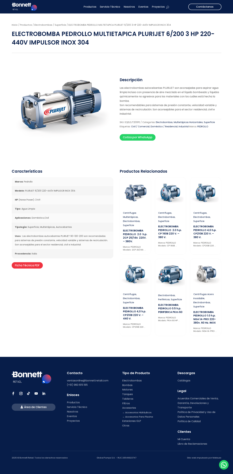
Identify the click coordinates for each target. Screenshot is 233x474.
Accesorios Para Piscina (139, 416)
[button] (224, 465)
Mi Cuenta (184, 439)
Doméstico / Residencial (164, 126)
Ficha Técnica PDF (27, 265)
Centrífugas (165, 212)
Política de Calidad (189, 421)
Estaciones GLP (131, 421)
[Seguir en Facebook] (13, 393)
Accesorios (129, 408)
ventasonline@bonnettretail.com (87, 380)
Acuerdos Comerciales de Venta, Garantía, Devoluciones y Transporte (198, 403)
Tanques (127, 394)
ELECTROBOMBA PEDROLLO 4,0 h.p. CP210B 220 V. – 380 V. (204, 232)
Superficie (60, 24)
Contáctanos (205, 7)
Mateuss (217, 457)
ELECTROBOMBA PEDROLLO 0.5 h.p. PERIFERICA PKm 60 (170, 308)
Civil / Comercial (140, 126)
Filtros (126, 403)
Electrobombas (43, 24)
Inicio (15, 24)
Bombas (127, 385)
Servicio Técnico (110, 7)
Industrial (184, 126)
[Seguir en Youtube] (36, 393)
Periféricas (164, 299)
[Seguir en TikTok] (28, 393)
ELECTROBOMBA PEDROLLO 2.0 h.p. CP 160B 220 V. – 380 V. (170, 232)
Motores (127, 389)
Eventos (143, 7)
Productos (90, 7)
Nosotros (129, 7)
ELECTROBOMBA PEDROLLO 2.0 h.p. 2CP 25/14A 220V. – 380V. (135, 236)
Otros (125, 425)
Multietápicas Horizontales (188, 122)
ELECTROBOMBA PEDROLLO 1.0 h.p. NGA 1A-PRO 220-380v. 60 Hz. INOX (204, 317)
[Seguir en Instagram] (21, 393)
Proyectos (158, 7)
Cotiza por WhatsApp (137, 137)
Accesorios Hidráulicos (138, 412)
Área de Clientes (35, 407)
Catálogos (184, 380)
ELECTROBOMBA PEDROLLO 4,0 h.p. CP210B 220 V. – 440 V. (134, 313)
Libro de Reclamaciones (192, 444)
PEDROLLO (202, 126)
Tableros (127, 399)
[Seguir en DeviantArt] (44, 393)
